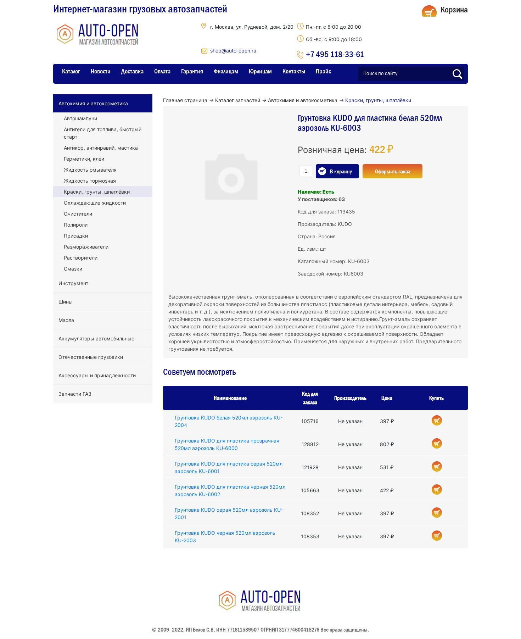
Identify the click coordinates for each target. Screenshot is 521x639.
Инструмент (73, 283)
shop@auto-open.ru (233, 51)
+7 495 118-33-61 (335, 54)
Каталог (71, 71)
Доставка (132, 71)
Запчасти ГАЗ (74, 394)
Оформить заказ (392, 171)
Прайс (323, 71)
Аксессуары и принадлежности (97, 375)
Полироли (76, 225)
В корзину (341, 171)
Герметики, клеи (84, 159)
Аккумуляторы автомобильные (96, 338)
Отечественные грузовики (90, 357)
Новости (101, 71)
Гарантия (192, 71)
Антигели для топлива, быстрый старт (102, 133)
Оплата (162, 71)
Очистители (78, 214)
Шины (65, 302)
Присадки (76, 236)
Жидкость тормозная (90, 181)
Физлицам (226, 71)
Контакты (293, 71)
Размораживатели (86, 247)
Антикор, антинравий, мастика (101, 148)
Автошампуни (80, 118)
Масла (66, 320)
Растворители (80, 258)
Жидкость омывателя (90, 170)
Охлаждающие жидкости (95, 203)
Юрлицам (260, 71)
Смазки (73, 269)
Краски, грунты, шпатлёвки (97, 192)
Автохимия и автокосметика (93, 103)
